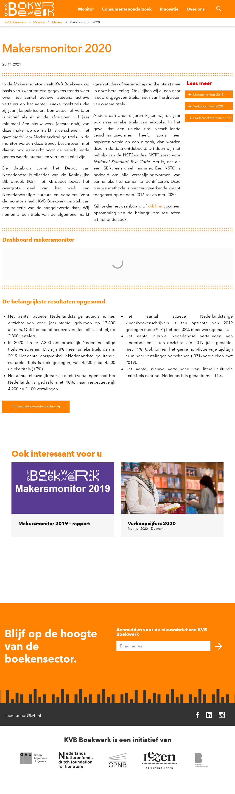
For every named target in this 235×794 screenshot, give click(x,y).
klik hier (155, 206)
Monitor (86, 9)
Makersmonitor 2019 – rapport (54, 523)
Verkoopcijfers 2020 (152, 523)
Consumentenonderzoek (127, 9)
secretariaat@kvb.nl (23, 715)
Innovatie (169, 9)
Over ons (196, 9)
